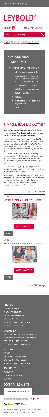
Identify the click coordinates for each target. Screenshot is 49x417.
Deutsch (7, 4)
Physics (8, 305)
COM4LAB (7, 379)
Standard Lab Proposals (14, 326)
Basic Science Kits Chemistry (16, 341)
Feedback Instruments (9, 404)
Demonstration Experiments (15, 315)
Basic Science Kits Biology (15, 360)
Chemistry (10, 330)
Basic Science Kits (11, 319)
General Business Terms (32, 410)
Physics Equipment (11, 309)
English (16, 4)
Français (25, 4)
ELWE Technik (20, 404)
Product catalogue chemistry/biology (20, 334)
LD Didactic (16, 399)
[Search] (42, 34)
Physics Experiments (12, 312)
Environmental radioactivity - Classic (23, 243)
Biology (8, 349)
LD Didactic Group (11, 410)
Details (8, 233)
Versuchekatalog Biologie (15, 357)
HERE (31, 185)
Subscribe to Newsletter (18, 391)
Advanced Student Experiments (17, 322)
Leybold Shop (34, 399)
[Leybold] (20, 8)
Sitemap (22, 413)
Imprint (31, 413)
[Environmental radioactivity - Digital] (24, 211)
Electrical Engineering (13, 375)
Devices (7, 353)
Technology (11, 368)
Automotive (8, 372)
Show (30, 192)
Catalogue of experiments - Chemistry (20, 338)
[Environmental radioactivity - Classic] (24, 254)
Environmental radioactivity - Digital (23, 199)
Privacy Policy (10, 413)
